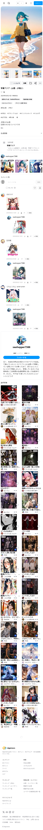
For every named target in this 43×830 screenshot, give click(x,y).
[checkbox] (7, 188)
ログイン (38, 3)
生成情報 (4, 133)
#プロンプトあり (13, 113)
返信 (30, 213)
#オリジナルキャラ (26, 113)
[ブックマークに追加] (31, 83)
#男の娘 (11, 117)
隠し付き (10, 188)
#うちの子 (37, 113)
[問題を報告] (24, 212)
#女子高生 (4, 117)
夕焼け (10, 108)
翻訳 (2, 128)
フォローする (21, 357)
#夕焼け (3, 113)
